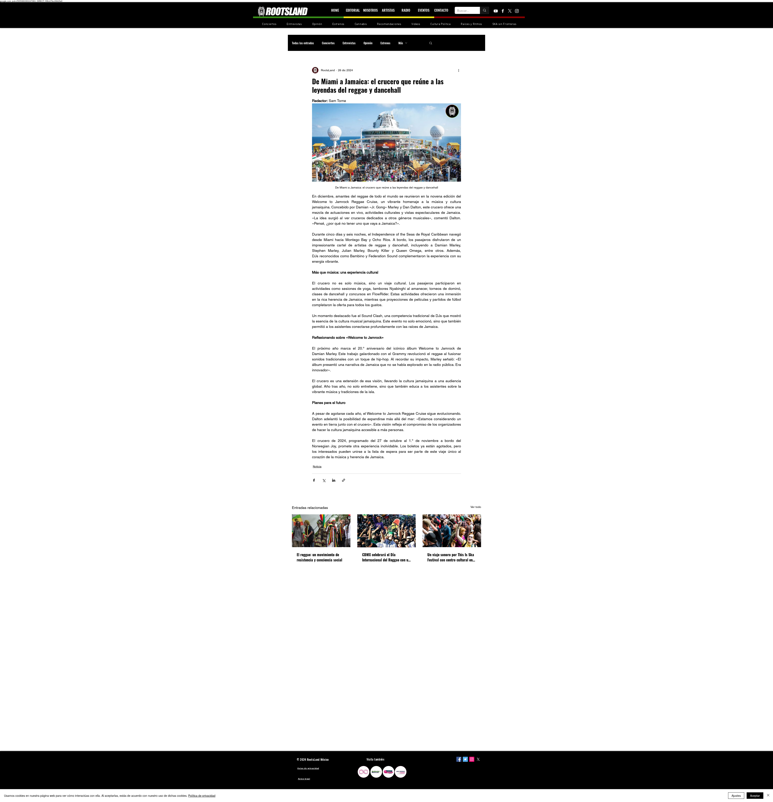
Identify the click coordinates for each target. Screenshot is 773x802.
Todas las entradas (303, 43)
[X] (509, 10)
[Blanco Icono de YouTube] (495, 10)
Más (400, 43)
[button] (431, 42)
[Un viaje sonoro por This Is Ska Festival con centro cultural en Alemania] (452, 530)
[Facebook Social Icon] (458, 759)
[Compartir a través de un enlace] (343, 480)
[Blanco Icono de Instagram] (516, 10)
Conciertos (328, 43)
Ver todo (475, 507)
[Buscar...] (484, 10)
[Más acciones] (458, 70)
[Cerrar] (768, 795)
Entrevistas (349, 43)
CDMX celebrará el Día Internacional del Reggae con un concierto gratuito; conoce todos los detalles (386, 557)
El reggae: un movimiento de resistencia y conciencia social (319, 557)
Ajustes (736, 796)
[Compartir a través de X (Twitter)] (324, 480)
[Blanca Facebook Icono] (502, 10)
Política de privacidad (201, 796)
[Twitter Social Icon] (465, 759)
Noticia (317, 466)
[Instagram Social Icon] (471, 759)
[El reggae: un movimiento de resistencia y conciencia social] (321, 530)
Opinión (368, 43)
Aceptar (755, 796)
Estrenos (385, 43)
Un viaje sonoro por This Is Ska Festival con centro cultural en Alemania (450, 557)
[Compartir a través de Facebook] (314, 480)
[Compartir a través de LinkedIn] (334, 480)
